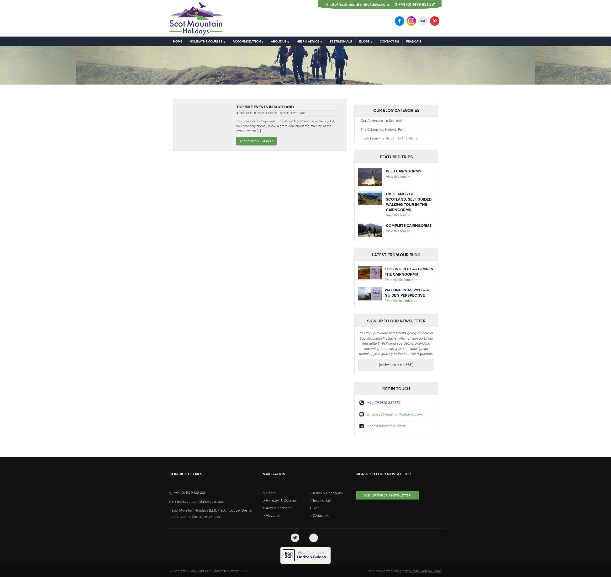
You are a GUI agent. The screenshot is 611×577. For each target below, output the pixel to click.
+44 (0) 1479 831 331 (417, 4)
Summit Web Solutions (425, 571)
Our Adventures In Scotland (381, 121)
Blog (316, 508)
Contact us (320, 515)
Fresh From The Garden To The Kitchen (390, 138)
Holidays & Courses (281, 500)
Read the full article (256, 141)
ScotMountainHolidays (386, 426)
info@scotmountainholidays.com (359, 4)
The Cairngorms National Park (383, 130)
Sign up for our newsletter (387, 495)
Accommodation (278, 508)
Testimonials (321, 500)
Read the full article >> (401, 280)
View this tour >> (398, 177)
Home (270, 493)
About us (273, 515)
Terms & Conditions (327, 493)
